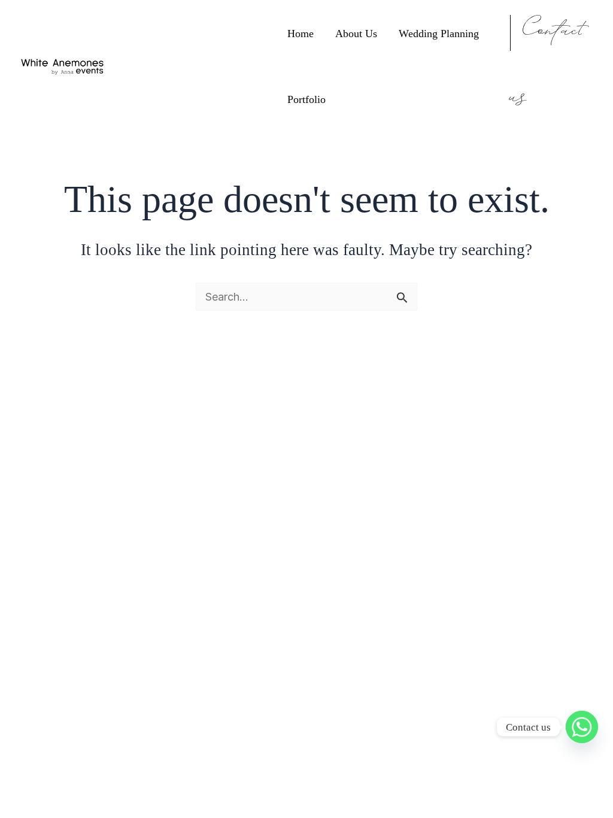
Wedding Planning (439, 34)
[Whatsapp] (582, 727)
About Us (356, 34)
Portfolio (306, 99)
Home (300, 34)
